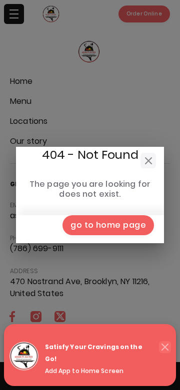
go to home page (108, 225)
